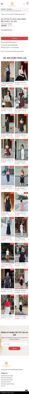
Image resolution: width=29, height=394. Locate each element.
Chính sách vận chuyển (7, 375)
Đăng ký (14, 348)
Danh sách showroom (6, 377)
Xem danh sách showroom (9, 42)
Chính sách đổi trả (5, 381)
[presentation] (2, 15)
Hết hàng (14, 38)
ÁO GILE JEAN (4, 213)
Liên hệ (3, 386)
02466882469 (14, 45)
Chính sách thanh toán (7, 379)
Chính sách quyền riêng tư (7, 384)
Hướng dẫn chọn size (6, 29)
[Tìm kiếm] (24, 4)
